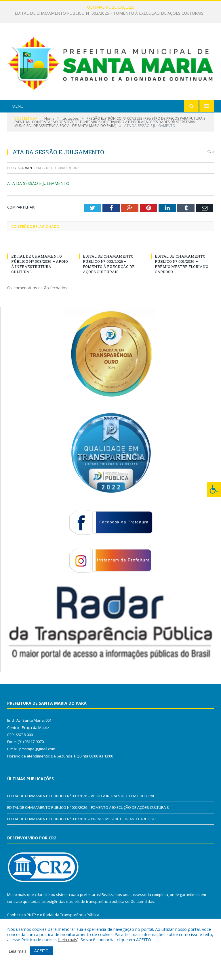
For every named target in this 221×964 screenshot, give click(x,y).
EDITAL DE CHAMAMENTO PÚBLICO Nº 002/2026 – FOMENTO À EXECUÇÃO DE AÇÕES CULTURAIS (109, 13)
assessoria (141, 894)
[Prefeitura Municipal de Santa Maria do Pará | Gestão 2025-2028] (110, 62)
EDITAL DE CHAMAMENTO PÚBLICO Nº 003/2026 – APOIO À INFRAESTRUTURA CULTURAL (39, 264)
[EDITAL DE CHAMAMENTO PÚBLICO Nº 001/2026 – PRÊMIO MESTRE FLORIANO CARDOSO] (182, 245)
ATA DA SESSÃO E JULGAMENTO (38, 183)
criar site (42, 894)
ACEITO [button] (41, 950)
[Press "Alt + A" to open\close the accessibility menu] (214, 489)
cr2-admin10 (25, 168)
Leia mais (68, 939)
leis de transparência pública (99, 901)
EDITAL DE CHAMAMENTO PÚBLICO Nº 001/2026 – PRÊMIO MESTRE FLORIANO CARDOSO (181, 264)
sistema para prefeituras (78, 894)
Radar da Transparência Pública (71, 914)
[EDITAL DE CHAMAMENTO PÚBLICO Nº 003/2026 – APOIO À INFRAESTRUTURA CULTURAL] (38, 245)
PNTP (31, 914)
